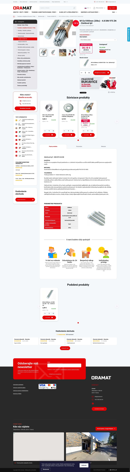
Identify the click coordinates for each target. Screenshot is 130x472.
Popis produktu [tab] (53, 146)
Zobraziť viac (65, 348)
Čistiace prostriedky (22, 85)
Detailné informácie (85, 34)
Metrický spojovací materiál (24, 63)
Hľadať (74, 8)
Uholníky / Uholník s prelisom (24, 30)
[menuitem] (21, 12)
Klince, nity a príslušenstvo (23, 58)
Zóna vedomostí (23, 1)
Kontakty (15, 1)
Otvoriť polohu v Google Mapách (105, 428)
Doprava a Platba (17, 393)
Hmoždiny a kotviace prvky (23, 61)
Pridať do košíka (100, 73)
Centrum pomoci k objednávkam (20, 390)
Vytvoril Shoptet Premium (99, 469)
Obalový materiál (21, 80)
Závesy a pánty (21, 55)
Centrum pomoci (33, 1)
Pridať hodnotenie (21, 199)
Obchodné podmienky (44, 1)
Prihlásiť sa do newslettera (55, 374)
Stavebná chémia (21, 74)
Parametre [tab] (79, 146)
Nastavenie (46, 469)
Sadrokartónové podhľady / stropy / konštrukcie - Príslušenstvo (25, 67)
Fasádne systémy (21, 82)
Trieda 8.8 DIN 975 (22, 41)
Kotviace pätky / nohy (23, 44)
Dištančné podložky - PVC (24, 52)
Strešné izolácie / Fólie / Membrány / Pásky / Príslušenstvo (26, 71)
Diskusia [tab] (103, 146)
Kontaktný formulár (25, 108)
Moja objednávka (56, 1)
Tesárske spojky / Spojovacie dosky (26, 33)
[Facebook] (93, 403)
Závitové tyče (21, 36)
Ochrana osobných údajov (19, 387)
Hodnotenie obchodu (65, 331)
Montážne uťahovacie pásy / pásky (26, 47)
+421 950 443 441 (99, 399)
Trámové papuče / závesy (24, 50)
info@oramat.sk (98, 396)
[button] (78, 140)
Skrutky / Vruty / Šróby (22, 25)
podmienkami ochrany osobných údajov (70, 369)
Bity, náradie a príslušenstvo (24, 77)
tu (73, 465)
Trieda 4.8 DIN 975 (22, 38)
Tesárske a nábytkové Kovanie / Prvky (26, 27)
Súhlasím (84, 465)
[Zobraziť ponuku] (98, 83)
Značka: (112, 29)
